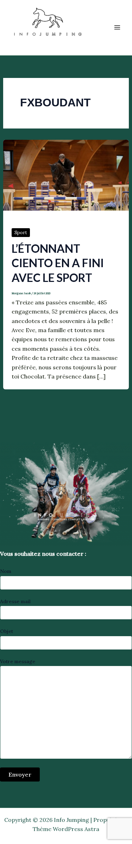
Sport (20, 233)
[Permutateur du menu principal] (117, 27)
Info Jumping (40, 43)
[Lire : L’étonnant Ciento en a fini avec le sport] (66, 174)
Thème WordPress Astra (66, 828)
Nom (5, 571)
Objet (6, 631)
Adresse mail (15, 601)
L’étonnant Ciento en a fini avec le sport (58, 263)
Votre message (17, 661)
